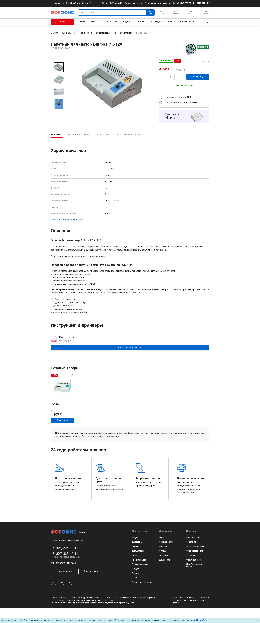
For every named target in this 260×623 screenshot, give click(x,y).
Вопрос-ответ (193, 538)
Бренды (135, 573)
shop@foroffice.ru (79, 3)
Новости (163, 546)
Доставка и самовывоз (156, 3)
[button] (59, 67)
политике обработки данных (122, 603)
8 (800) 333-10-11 (203, 3)
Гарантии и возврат (195, 546)
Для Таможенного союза (194, 565)
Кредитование (139, 560)
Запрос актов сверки (142, 582)
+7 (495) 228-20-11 (185, 3)
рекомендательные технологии (100, 600)
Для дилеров (138, 551)
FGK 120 (55, 404)
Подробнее (201, 620)
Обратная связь (194, 560)
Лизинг (135, 555)
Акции (135, 538)
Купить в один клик (184, 85)
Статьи (162, 551)
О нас (162, 538)
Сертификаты (166, 542)
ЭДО (134, 578)
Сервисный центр (194, 551)
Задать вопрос (91, 571)
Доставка (137, 542)
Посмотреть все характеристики (66, 219)
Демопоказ (164, 560)
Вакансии (190, 555)
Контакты (164, 555)
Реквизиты (191, 542)
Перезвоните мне (133, 3)
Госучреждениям (140, 564)
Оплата (135, 546)
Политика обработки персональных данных (191, 598)
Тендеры (136, 569)
